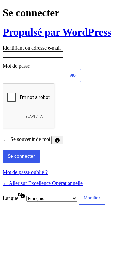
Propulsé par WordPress (57, 32)
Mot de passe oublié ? (25, 172)
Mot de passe (16, 66)
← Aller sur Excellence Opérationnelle (43, 183)
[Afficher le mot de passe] (73, 75)
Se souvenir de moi (30, 139)
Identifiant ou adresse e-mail (32, 48)
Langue (10, 198)
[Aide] (57, 140)
